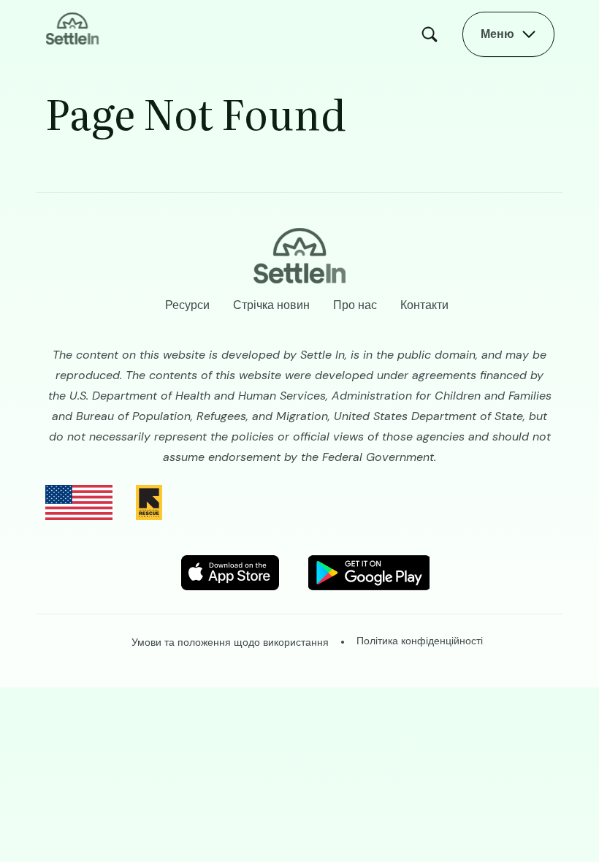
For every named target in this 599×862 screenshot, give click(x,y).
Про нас (355, 305)
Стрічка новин (271, 305)
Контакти (424, 305)
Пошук (433, 34)
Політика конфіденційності (419, 640)
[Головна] (72, 27)
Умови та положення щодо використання (230, 642)
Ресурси (187, 305)
